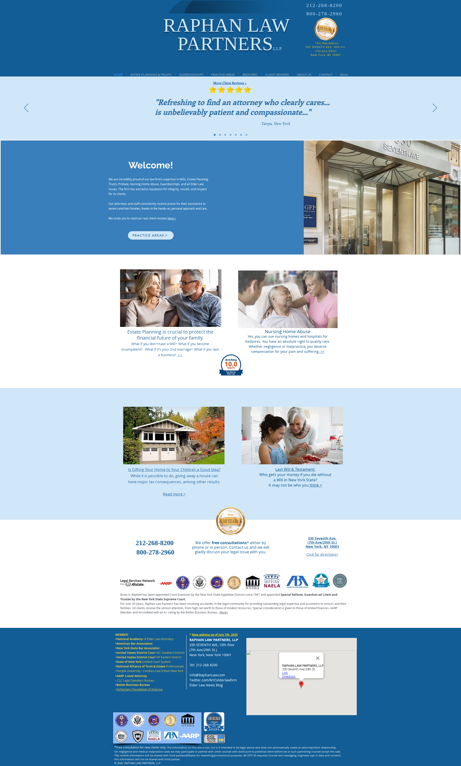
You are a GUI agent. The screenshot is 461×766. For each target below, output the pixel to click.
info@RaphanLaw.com (207, 675)
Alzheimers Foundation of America (139, 689)
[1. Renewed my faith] (220, 135)
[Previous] (26, 108)
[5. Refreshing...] (215, 135)
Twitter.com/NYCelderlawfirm (213, 680)
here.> (172, 218)
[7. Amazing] (246, 135)
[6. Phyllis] (241, 135)
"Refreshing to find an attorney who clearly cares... (242, 102)
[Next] (435, 108)
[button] (191, 73)
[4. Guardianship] (236, 135)
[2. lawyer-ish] (225, 135)
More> (223, 612)
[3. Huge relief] (230, 135)
